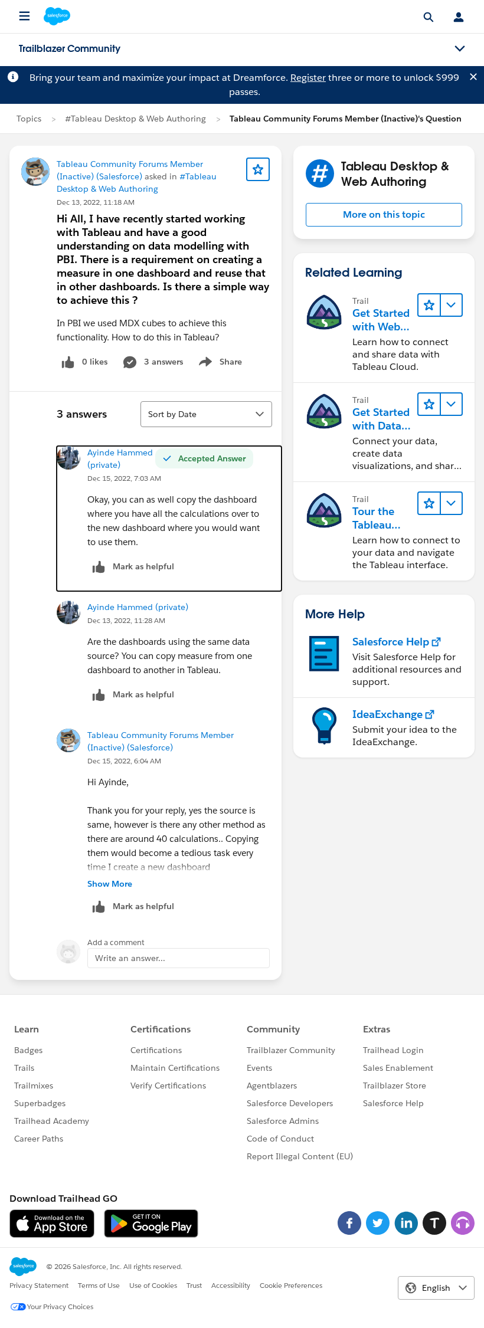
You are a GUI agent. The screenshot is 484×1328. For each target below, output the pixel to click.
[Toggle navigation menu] (460, 49)
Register (308, 77)
